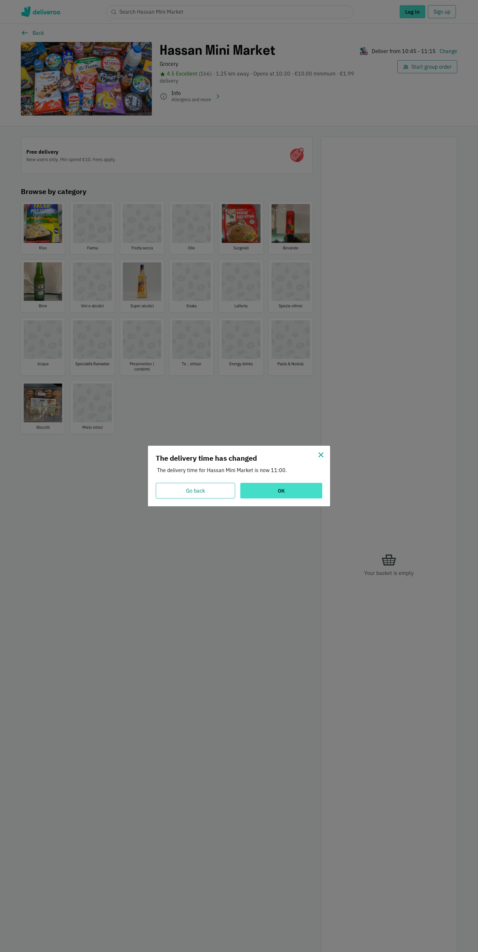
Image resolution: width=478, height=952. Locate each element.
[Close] (321, 455)
